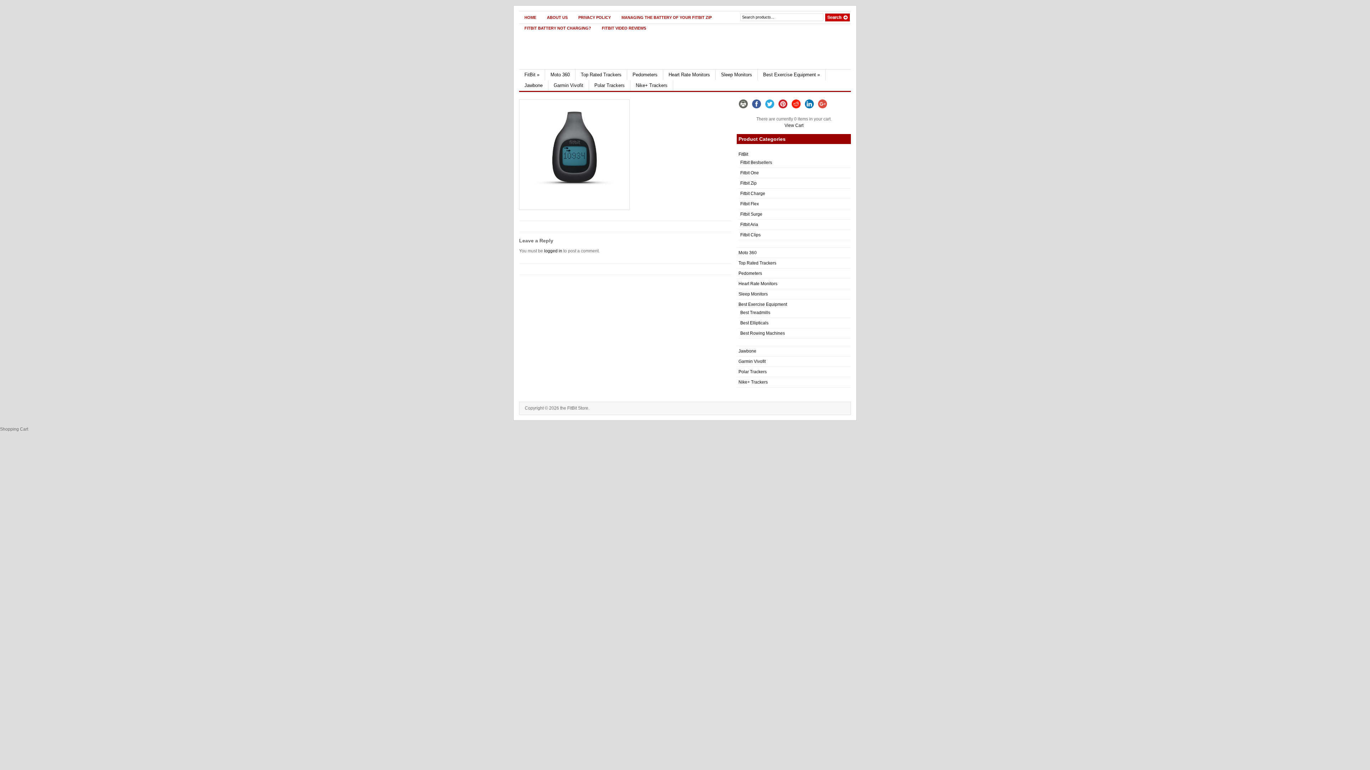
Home (530, 17)
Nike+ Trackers (652, 85)
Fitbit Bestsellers (756, 162)
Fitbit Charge (752, 193)
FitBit (531, 74)
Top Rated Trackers (601, 74)
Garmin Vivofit (568, 85)
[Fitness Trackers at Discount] (587, 67)
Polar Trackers (609, 85)
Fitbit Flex (749, 203)
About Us (557, 17)
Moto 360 (560, 74)
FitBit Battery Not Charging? (557, 28)
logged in (553, 250)
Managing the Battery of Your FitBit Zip (666, 17)
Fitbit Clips (750, 234)
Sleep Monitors (736, 74)
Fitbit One (749, 172)
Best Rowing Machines (762, 333)
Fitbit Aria (749, 224)
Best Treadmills (755, 312)
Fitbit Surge (751, 214)
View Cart (794, 125)
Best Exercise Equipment (791, 74)
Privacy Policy (594, 17)
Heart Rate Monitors (689, 74)
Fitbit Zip (748, 183)
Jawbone (533, 85)
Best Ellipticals (754, 322)
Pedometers (645, 74)
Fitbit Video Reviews (624, 28)
